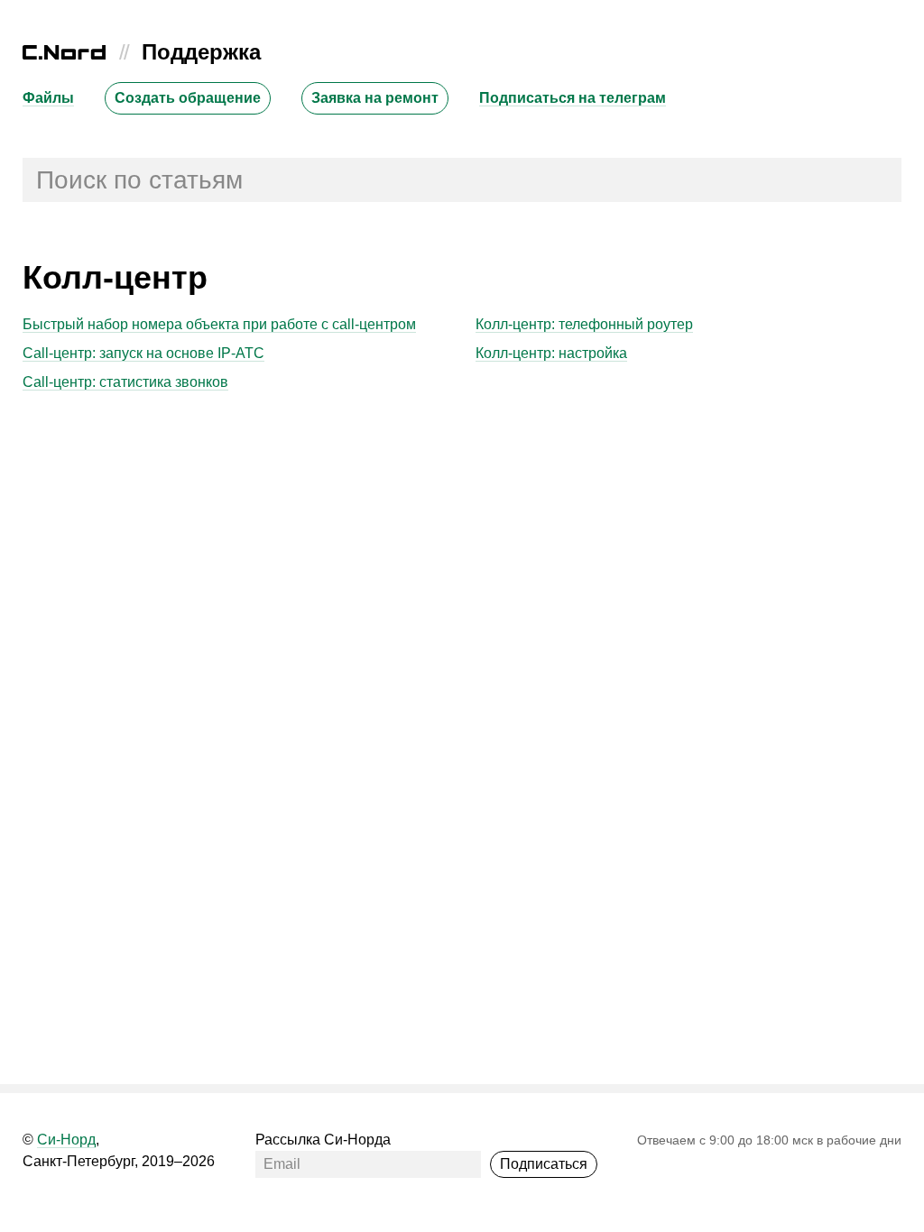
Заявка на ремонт (375, 98)
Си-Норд (66, 1139)
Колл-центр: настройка (551, 353)
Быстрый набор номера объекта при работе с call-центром (219, 324)
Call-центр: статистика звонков (125, 382)
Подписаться (543, 1164)
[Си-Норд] (64, 54)
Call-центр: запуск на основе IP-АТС (143, 353)
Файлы (48, 98)
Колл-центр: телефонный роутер (584, 324)
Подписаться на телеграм (572, 98)
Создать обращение (188, 98)
